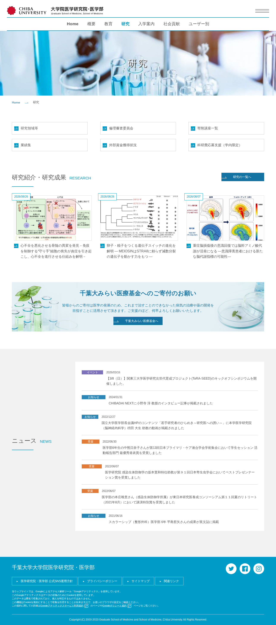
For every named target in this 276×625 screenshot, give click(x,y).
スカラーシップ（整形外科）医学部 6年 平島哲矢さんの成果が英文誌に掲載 (164, 522)
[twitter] (231, 568)
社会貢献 (171, 24)
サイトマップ (141, 581)
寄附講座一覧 (207, 128)
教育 (108, 24)
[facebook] (245, 568)
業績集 (26, 145)
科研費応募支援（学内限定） (219, 145)
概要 (91, 24)
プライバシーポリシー (102, 581)
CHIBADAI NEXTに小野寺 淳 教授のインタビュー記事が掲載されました (161, 403)
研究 (125, 24)
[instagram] (258, 568)
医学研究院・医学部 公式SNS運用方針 (47, 581)
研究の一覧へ (242, 177)
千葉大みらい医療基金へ (141, 321)
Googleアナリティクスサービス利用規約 (61, 605)
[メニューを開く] (262, 11)
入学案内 (146, 24)
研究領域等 (29, 128)
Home (72, 24)
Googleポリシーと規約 (114, 605)
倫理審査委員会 (121, 128)
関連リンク (171, 581)
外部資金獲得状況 (123, 145)
